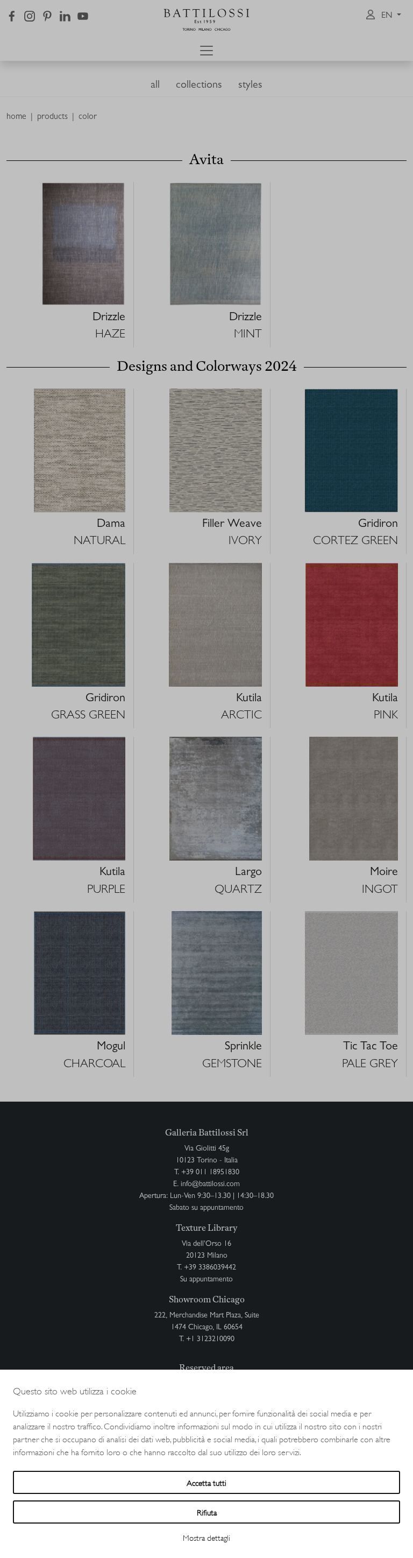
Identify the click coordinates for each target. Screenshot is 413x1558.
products (52, 117)
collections (199, 85)
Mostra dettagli (206, 1537)
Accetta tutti (206, 1482)
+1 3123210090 (210, 1339)
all (155, 85)
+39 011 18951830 (210, 1172)
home (16, 117)
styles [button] (250, 85)
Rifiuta (207, 1512)
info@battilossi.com (210, 1184)
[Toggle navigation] (206, 50)
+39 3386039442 (210, 1268)
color (88, 117)
